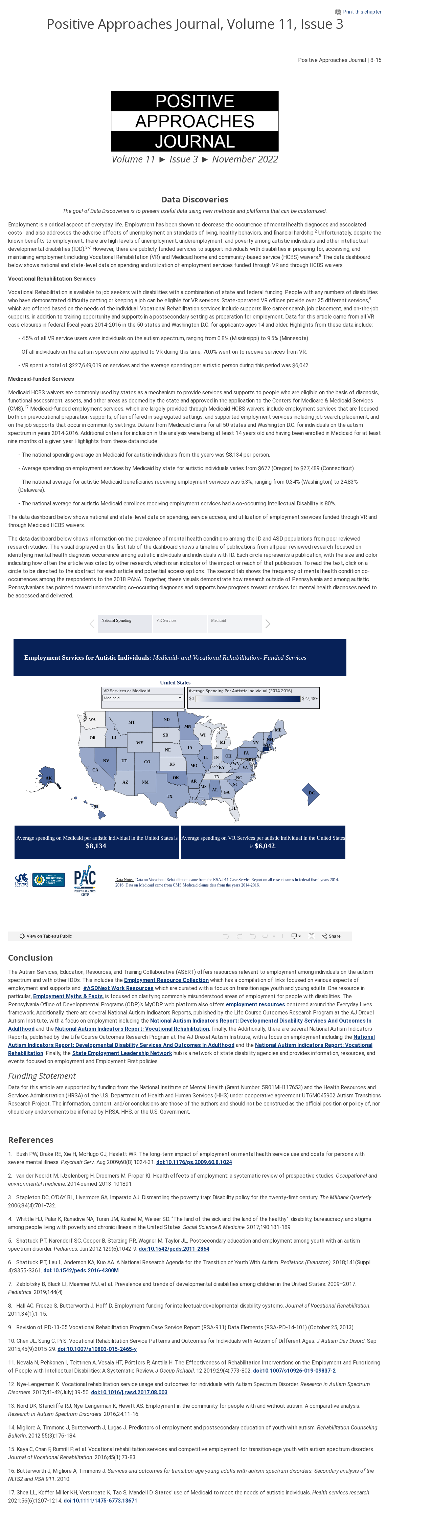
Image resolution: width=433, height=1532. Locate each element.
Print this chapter (362, 12)
